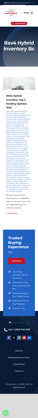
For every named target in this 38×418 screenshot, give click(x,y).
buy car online (17, 121)
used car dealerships (19, 181)
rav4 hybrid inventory (19, 142)
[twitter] (14, 338)
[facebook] (9, 338)
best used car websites (21, 119)
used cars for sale (12, 183)
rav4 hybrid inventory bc (14, 144)
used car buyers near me (14, 179)
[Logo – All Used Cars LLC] (11, 7)
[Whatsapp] (5, 412)
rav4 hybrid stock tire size (20, 156)
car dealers (18, 125)
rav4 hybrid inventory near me (16, 145)
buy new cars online (18, 123)
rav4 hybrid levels (22, 152)
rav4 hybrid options (13, 154)
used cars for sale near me (18, 186)
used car (27, 177)
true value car (18, 177)
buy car (8, 121)
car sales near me (18, 127)
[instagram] (19, 338)
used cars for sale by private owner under (17, 184)
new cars (16, 135)
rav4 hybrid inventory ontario (17, 149)
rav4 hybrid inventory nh (17, 147)
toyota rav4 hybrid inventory (16, 166)
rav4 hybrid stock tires (14, 158)
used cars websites (16, 191)
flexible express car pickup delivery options (17, 130)
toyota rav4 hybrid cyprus (20, 164)
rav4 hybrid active (19, 136)
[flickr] (29, 338)
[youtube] (24, 338)
